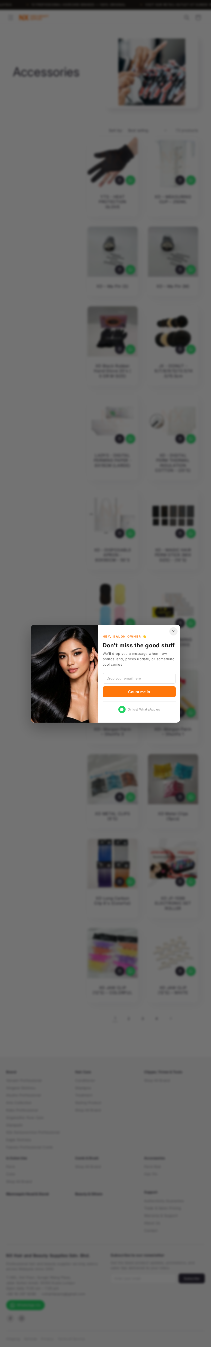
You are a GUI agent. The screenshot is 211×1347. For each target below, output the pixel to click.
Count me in (139, 691)
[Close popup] (173, 631)
